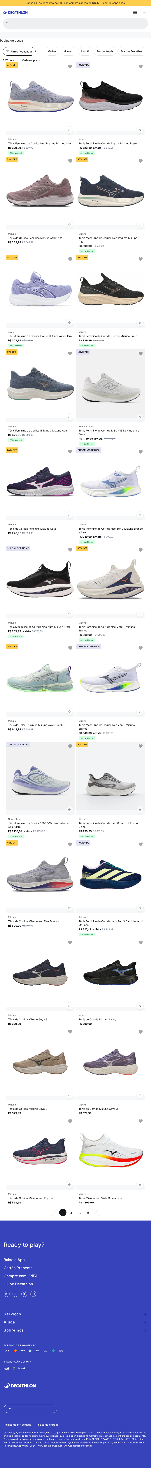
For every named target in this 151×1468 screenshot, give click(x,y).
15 (88, 1212)
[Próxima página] (96, 1212)
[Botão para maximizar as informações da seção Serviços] (145, 1314)
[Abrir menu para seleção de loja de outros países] (30, 1409)
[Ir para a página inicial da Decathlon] (15, 12)
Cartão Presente (18, 1268)
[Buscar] (7, 23)
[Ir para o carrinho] (144, 12)
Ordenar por (29, 60)
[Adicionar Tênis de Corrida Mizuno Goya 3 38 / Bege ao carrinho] (69, 1095)
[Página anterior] (54, 1212)
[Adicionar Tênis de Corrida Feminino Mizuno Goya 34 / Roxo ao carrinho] (69, 515)
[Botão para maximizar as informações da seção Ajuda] (145, 1322)
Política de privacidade (17, 1424)
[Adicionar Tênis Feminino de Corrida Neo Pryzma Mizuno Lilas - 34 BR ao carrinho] (69, 130)
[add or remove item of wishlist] (70, 66)
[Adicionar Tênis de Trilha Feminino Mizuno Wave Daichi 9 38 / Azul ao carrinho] (69, 711)
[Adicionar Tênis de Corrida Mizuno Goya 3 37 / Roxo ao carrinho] (140, 1095)
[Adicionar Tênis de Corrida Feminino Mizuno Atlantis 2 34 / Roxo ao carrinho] (69, 224)
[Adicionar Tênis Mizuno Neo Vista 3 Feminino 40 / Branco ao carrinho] (140, 1184)
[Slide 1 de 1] (40, 96)
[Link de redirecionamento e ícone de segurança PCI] (13, 1368)
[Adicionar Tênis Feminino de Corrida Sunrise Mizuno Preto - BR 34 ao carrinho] (140, 322)
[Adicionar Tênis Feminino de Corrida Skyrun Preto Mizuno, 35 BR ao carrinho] (140, 130)
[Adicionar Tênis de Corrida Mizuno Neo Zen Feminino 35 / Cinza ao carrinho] (69, 907)
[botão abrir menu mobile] (134, 12)
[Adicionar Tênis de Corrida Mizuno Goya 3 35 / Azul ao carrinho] (69, 1006)
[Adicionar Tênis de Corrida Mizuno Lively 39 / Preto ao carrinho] (140, 1006)
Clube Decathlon (18, 1284)
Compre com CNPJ (20, 1276)
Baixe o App (14, 1260)
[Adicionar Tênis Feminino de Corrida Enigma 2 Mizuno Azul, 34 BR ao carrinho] (69, 417)
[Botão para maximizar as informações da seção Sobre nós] (145, 1330)
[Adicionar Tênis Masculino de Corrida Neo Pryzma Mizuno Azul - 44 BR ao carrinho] (140, 224)
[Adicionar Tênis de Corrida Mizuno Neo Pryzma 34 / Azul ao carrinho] (69, 1184)
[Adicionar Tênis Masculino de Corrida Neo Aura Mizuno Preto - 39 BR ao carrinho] (69, 613)
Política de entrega (47, 1424)
